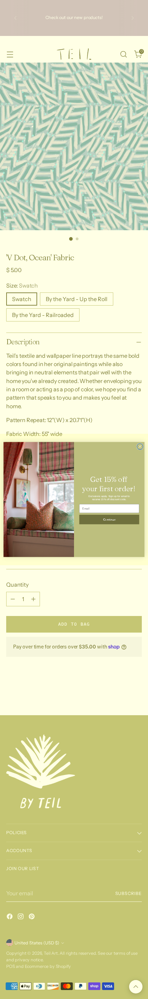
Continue (109, 519)
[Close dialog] (140, 447)
